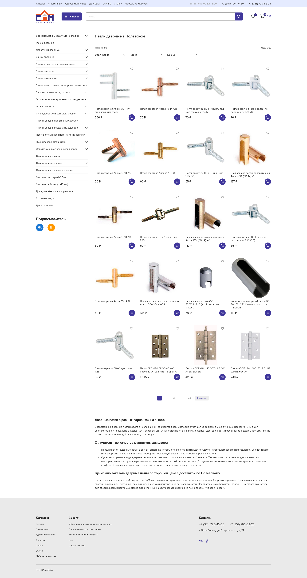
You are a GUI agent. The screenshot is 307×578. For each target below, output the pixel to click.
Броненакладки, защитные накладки (57, 35)
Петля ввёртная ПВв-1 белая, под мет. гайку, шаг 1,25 (204, 110)
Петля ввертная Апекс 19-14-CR (158, 108)
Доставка (94, 3)
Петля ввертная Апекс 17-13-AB (113, 236)
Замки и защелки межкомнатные (55, 64)
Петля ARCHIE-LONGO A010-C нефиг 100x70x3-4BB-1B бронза (158, 370)
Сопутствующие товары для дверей (57, 148)
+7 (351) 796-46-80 (233, 3)
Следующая (202, 398)
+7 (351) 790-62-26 (260, 3)
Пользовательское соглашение (85, 529)
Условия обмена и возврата (83, 534)
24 (189, 398)
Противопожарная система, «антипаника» (60, 134)
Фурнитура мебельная (49, 163)
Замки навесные (45, 71)
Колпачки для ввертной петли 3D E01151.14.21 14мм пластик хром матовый (250, 304)
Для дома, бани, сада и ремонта (54, 191)
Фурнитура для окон (48, 156)
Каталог (40, 3)
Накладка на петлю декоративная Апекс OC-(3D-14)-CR (159, 302)
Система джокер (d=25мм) (51, 177)
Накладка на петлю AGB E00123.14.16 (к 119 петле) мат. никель (203, 304)
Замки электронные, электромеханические (61, 85)
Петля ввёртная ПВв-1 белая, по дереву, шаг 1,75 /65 (249, 110)
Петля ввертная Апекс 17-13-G (157, 172)
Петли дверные (45, 106)
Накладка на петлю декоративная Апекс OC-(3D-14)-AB (204, 238)
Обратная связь (77, 545)
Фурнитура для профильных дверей (57, 120)
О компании (55, 3)
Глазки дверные (45, 42)
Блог (71, 540)
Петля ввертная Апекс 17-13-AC (113, 172)
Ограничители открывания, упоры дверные (61, 99)
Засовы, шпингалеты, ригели (53, 92)
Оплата (107, 3)
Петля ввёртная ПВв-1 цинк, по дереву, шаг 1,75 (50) (248, 238)
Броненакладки (45, 198)
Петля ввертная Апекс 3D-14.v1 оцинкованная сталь (112, 110)
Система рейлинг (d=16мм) (52, 184)
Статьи (118, 3)
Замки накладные (46, 78)
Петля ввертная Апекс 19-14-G (112, 301)
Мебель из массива (136, 3)
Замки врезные (45, 57)
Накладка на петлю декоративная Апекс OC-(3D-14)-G (250, 174)
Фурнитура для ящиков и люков (54, 170)
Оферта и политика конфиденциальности (90, 523)
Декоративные (44, 205)
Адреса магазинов (75, 3)
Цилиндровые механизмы (51, 141)
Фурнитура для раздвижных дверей (57, 127)
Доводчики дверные (48, 50)
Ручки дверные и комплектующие (56, 113)
